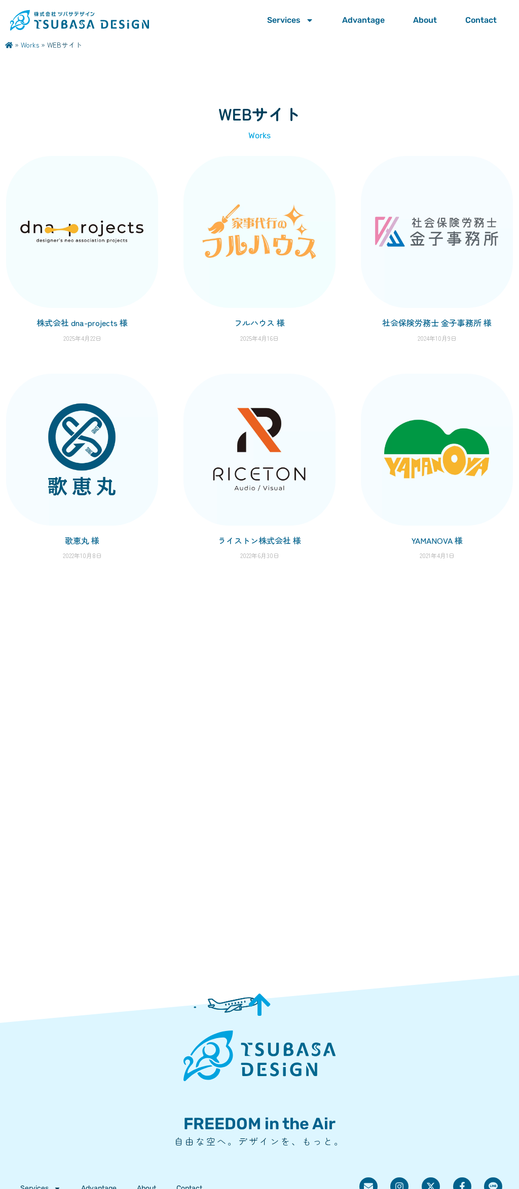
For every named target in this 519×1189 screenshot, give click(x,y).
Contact (481, 20)
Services (284, 20)
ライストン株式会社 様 (259, 540)
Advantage (363, 20)
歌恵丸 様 (82, 540)
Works (30, 44)
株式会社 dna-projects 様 (82, 322)
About (425, 20)
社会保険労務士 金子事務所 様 (437, 322)
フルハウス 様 (259, 322)
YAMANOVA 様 (437, 540)
